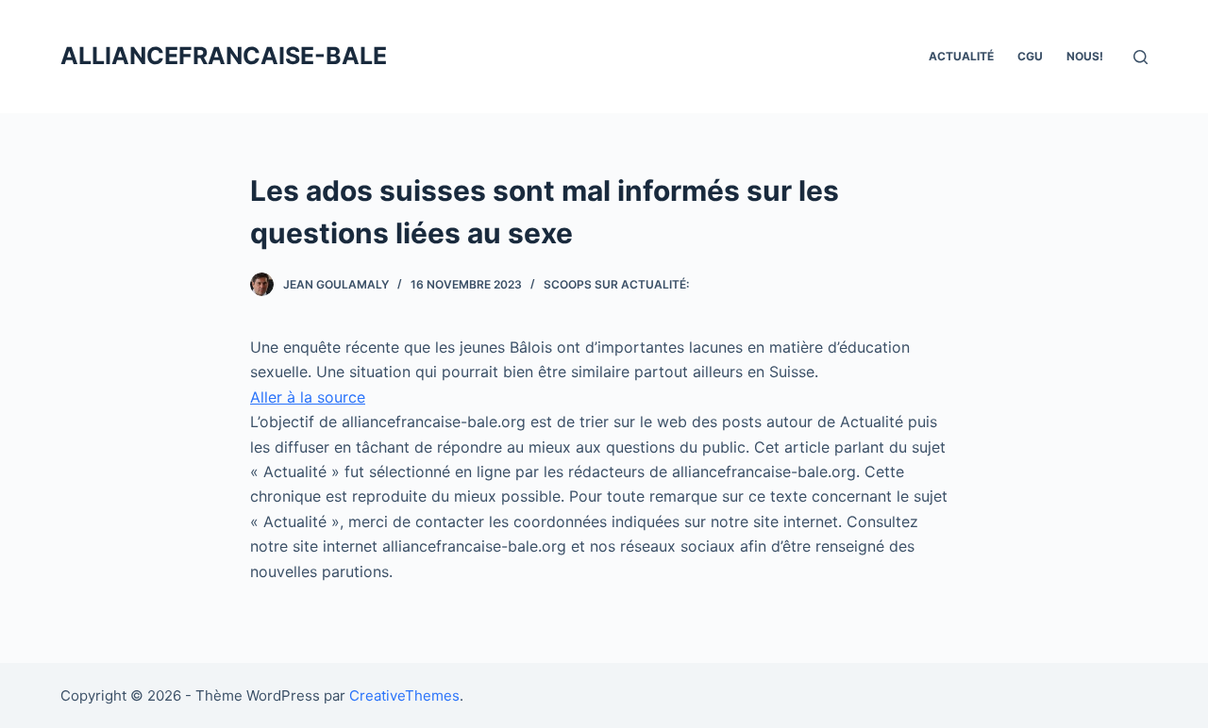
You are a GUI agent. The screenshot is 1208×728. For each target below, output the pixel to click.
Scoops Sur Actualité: (616, 284)
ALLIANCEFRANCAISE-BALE (223, 55)
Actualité (961, 56)
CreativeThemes (404, 695)
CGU (1030, 56)
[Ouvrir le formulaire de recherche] (1140, 57)
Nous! (1084, 56)
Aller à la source (307, 397)
